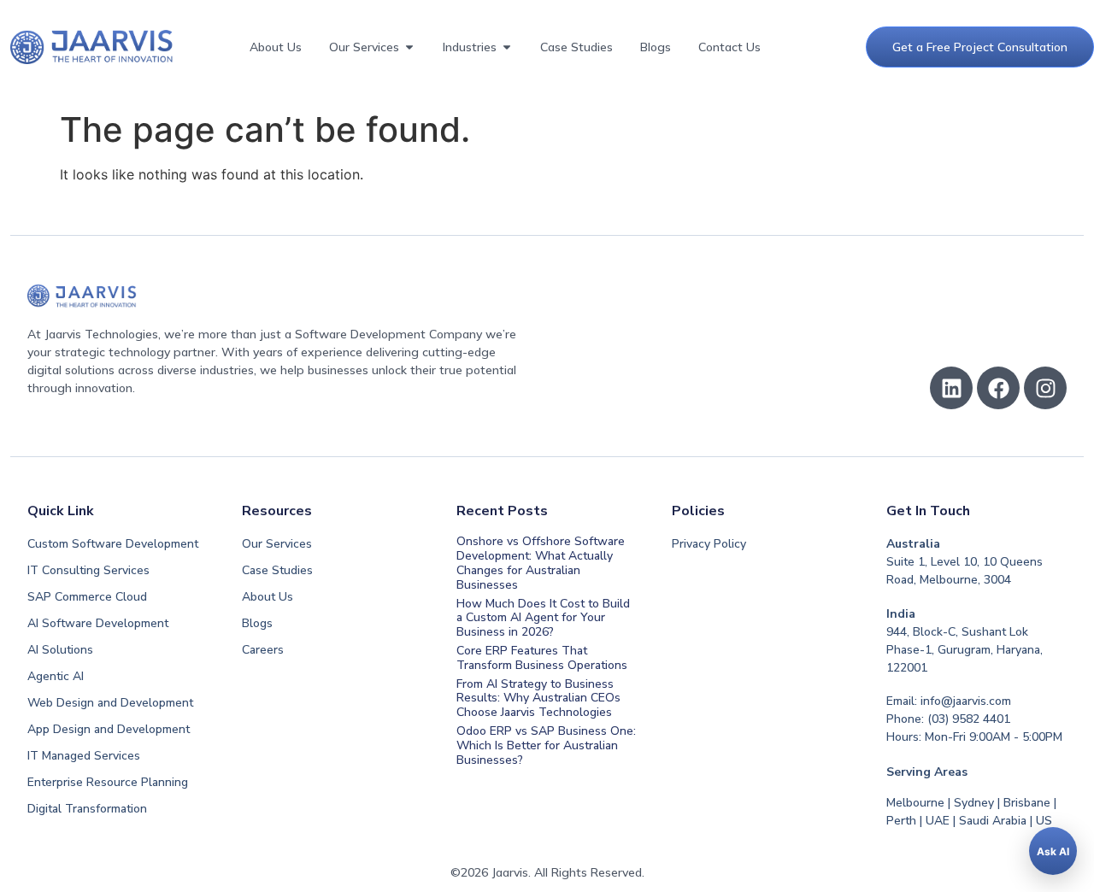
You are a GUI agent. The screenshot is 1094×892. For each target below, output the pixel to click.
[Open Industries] (507, 47)
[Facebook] (998, 388)
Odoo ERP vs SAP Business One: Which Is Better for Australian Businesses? (546, 745)
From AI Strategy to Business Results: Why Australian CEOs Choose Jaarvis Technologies (538, 698)
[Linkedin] (951, 388)
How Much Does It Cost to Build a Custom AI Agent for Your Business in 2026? (543, 618)
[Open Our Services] (409, 47)
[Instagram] (1045, 388)
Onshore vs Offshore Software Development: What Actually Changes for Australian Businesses (540, 562)
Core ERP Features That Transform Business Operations (541, 658)
